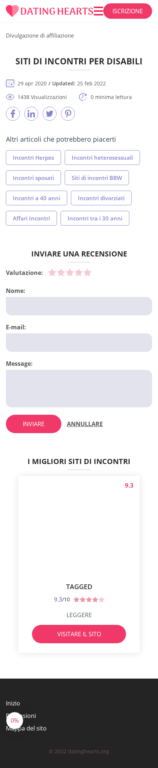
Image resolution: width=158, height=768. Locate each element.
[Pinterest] (68, 114)
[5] (87, 272)
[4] (79, 272)
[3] (70, 272)
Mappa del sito (26, 728)
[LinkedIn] (31, 114)
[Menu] (98, 11)
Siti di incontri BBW (97, 177)
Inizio (13, 703)
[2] (61, 272)
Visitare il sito (79, 634)
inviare (33, 424)
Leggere (79, 615)
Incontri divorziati (101, 198)
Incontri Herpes (33, 157)
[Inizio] (50, 11)
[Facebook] (13, 114)
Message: (19, 364)
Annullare (85, 424)
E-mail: (16, 327)
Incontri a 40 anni (36, 198)
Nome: (15, 291)
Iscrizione (127, 11)
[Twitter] (50, 114)
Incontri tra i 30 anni (95, 218)
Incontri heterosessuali (102, 157)
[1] (52, 272)
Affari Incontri (31, 218)
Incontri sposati (33, 177)
